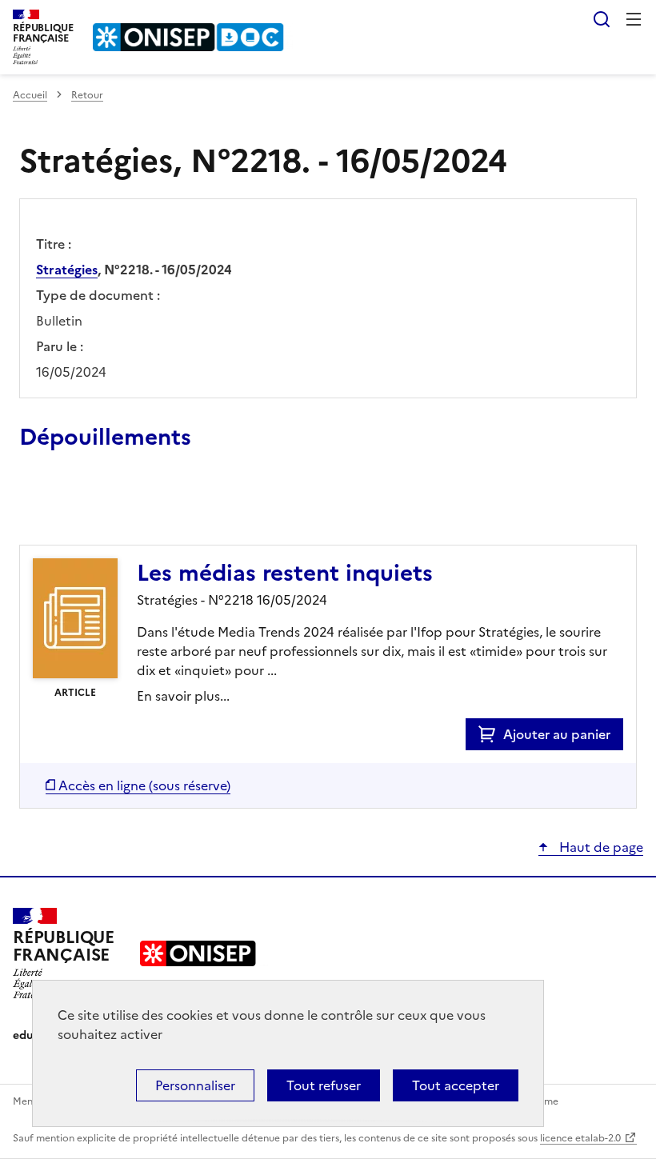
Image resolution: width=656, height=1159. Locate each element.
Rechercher (602, 19)
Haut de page (599, 847)
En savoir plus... (183, 695)
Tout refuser (323, 1085)
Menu (634, 19)
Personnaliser (195, 1085)
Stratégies (67, 269)
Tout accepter (455, 1085)
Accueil (30, 95)
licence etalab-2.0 (580, 1138)
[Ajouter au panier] (490, 734)
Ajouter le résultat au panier (124, 508)
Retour (87, 95)
